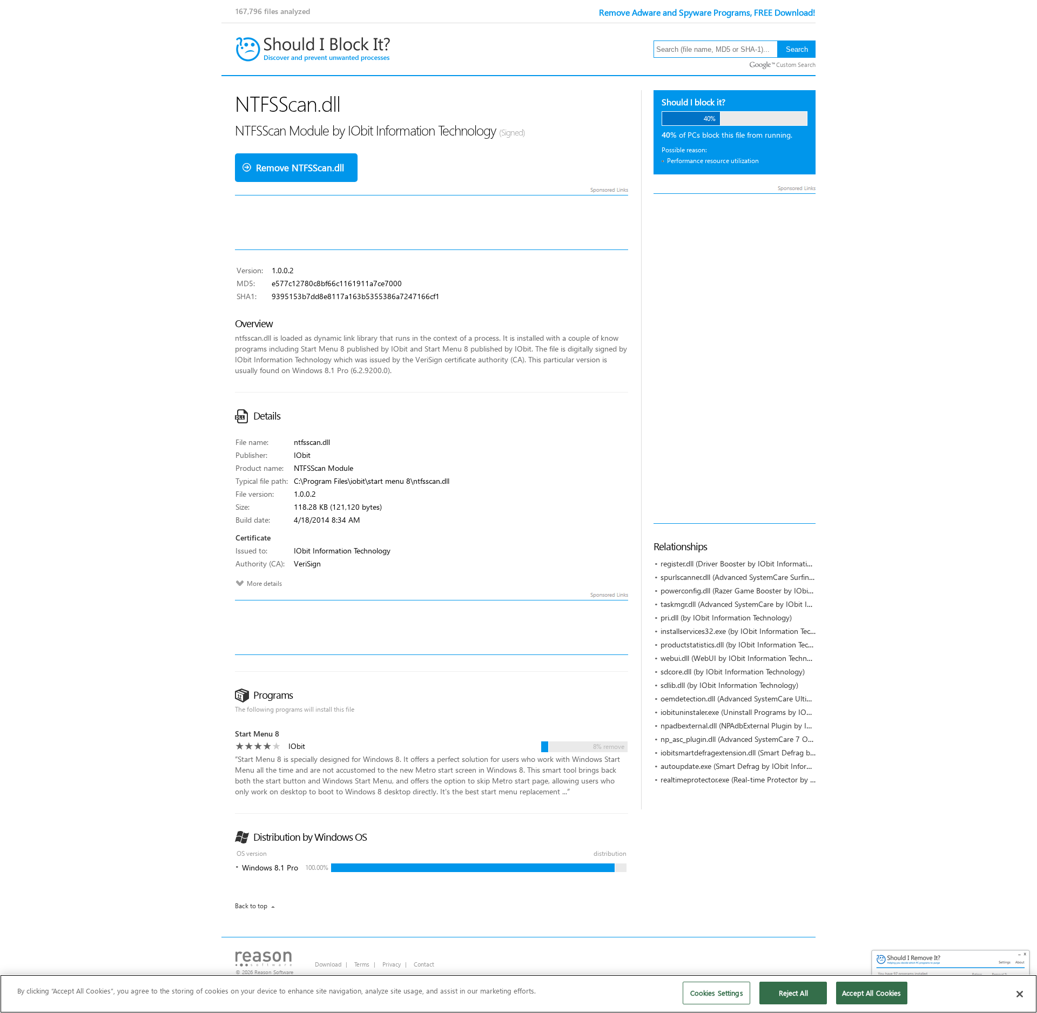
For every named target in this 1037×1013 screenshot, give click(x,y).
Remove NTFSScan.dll (300, 167)
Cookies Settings (716, 992)
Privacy (391, 964)
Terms (361, 964)
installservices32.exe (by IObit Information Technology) (750, 631)
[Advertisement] (735, 359)
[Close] (1020, 994)
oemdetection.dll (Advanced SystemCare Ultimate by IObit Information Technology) (797, 698)
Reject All (793, 992)
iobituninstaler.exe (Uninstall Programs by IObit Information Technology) (779, 712)
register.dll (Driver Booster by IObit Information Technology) (759, 563)
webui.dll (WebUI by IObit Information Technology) (744, 658)
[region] (518, 994)
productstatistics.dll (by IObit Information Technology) (749, 644)
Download (328, 964)
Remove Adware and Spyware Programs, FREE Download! (707, 12)
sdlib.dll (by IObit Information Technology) (729, 685)
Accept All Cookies (871, 992)
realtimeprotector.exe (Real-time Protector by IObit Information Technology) (785, 779)
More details (264, 583)
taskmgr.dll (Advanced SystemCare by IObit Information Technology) (773, 604)
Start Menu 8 (257, 733)
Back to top (251, 906)
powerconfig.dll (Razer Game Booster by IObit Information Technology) (777, 590)
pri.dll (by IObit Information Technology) (726, 617)
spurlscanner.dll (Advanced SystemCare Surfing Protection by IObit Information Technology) (811, 577)
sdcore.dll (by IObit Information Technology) (733, 671)
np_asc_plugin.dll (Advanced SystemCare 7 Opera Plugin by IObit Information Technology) (809, 739)
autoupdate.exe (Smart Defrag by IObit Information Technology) (766, 766)
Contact (424, 964)
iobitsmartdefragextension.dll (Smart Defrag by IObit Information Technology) (788, 752)
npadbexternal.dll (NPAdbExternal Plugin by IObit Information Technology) (782, 725)
